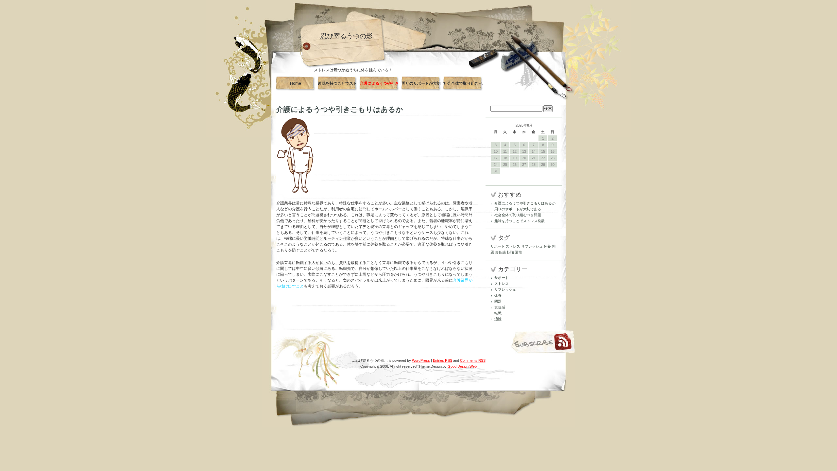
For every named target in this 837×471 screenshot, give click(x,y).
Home (295, 83)
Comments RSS (473, 360)
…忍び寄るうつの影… (346, 36)
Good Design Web (462, 366)
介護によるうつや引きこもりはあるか (379, 86)
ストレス (513, 246)
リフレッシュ (532, 246)
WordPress (421, 360)
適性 (518, 252)
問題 (498, 301)
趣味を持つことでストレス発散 (337, 86)
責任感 (500, 252)
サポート (497, 246)
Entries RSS (442, 360)
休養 (547, 246)
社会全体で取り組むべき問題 (463, 86)
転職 (510, 252)
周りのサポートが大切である (421, 86)
